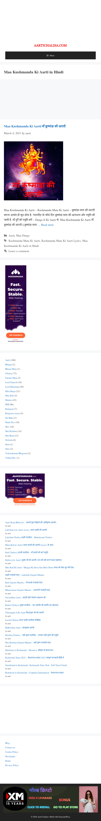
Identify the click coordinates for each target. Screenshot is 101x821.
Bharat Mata (11, 368)
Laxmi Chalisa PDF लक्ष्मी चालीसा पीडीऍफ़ (23, 619)
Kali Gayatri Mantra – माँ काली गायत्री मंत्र (23, 582)
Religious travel (12, 413)
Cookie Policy (11, 751)
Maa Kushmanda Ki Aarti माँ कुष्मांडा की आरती (35, 126)
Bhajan (8, 364)
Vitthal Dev (10, 457)
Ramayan (9, 408)
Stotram (8, 439)
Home (8, 760)
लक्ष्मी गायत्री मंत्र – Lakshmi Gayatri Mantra (24, 574)
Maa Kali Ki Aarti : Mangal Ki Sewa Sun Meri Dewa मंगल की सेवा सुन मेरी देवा (39, 567)
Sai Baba (9, 417)
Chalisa (8, 373)
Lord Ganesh (11, 382)
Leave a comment (19, 251)
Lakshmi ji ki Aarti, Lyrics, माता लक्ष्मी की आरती (26, 529)
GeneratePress (64, 816)
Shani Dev (10, 422)
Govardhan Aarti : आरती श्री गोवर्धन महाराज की (25, 597)
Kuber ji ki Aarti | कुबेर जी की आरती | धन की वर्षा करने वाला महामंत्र (33, 559)
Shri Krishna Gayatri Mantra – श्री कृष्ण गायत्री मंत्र (28, 642)
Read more (47, 225)
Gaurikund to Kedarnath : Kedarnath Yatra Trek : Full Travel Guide (36, 665)
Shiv (7, 426)
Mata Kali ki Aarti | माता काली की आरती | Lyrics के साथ (29, 544)
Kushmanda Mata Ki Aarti (24, 241)
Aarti (12, 235)
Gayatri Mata (11, 377)
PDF (7, 404)
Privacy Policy (12, 765)
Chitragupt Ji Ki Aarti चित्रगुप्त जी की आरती (24, 612)
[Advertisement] (50, 19)
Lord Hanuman (12, 386)
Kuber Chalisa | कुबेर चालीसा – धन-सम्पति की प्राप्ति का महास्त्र (31, 605)
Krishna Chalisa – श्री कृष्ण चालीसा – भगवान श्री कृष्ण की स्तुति (31, 635)
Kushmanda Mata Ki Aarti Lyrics (61, 241)
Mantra (8, 399)
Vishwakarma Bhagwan (16, 453)
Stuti (7, 444)
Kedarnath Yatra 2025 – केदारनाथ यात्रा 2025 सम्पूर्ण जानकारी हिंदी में (34, 657)
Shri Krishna (11, 431)
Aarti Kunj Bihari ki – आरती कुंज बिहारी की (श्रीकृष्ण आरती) (30, 522)
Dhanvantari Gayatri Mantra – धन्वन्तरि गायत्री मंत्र (27, 589)
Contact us (10, 747)
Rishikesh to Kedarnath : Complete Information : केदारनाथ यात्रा (34, 672)
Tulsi (7, 448)
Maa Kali (9, 395)
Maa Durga (22, 235)
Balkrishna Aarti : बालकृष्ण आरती (19, 627)
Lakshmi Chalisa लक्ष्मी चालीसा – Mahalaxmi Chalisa (28, 537)
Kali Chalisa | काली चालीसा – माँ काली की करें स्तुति (26, 552)
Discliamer (10, 756)
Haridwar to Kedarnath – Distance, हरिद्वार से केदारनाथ (29, 650)
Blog (7, 742)
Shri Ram (9, 435)
